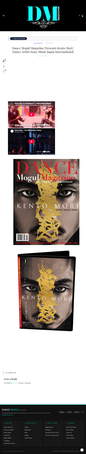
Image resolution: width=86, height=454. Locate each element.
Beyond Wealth (7, 438)
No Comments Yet (11, 372)
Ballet (26, 432)
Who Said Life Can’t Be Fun (52, 432)
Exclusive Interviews (9, 430)
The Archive (7, 435)
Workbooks (48, 430)
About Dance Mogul (71, 427)
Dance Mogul (43, 55)
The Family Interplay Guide (52, 435)
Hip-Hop (26, 427)
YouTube (69, 412)
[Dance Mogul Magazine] (43, 16)
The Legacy (6, 440)
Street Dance (28, 430)
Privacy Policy (69, 435)
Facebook (76, 412)
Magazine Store (49, 427)
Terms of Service (70, 438)
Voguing (26, 435)
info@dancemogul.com (7, 415)
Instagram (61, 412)
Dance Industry (38, 43)
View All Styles (28, 438)
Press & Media (69, 430)
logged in (15, 383)
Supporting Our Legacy (9, 443)
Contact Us (69, 432)
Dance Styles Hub (8, 427)
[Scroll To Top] (81, 449)
